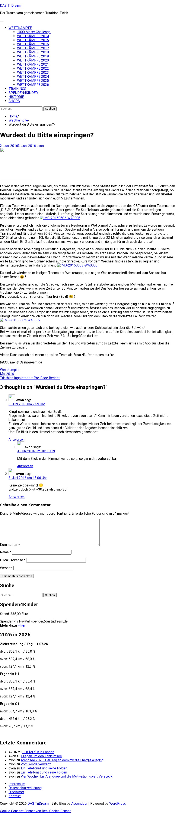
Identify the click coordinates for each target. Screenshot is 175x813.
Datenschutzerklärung (25, 788)
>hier (22, 625)
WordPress (117, 803)
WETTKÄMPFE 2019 (33, 56)
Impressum (17, 784)
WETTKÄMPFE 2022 (33, 68)
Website (6, 568)
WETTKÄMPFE (20, 28)
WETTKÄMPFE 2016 (33, 44)
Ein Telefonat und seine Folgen (44, 768)
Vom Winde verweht (36, 764)
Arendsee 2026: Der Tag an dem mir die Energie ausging (62, 760)
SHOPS (14, 101)
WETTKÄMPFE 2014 (33, 36)
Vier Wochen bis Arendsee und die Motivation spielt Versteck (66, 776)
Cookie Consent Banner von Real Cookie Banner (35, 811)
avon (40, 146)
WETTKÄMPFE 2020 (33, 60)
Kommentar (10, 545)
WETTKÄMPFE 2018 (33, 52)
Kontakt (15, 796)
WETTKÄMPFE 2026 (33, 85)
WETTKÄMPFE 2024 (33, 77)
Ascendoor (79, 803)
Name (5, 552)
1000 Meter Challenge (34, 32)
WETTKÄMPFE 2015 (33, 40)
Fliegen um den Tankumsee (41, 756)
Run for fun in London (38, 752)
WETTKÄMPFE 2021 (33, 64)
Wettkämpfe (9, 370)
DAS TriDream (10, 5)
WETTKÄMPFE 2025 (33, 81)
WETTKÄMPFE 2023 (33, 72)
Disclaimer (16, 792)
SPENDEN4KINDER (23, 93)
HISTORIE (16, 97)
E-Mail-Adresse (12, 560)
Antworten (17, 439)
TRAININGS (17, 89)
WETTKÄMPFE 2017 (33, 48)
